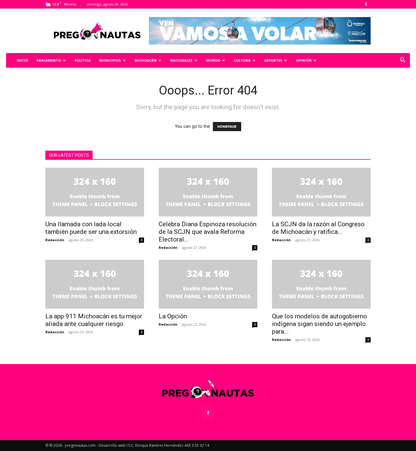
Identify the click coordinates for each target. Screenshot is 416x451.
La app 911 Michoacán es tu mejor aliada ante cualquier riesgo (93, 320)
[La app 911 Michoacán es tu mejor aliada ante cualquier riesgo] (94, 284)
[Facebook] (366, 4)
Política (83, 60)
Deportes (273, 60)
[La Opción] (208, 284)
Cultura (242, 60)
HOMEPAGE (227, 126)
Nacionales (181, 60)
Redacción (54, 240)
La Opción (173, 316)
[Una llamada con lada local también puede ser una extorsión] (94, 192)
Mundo (213, 60)
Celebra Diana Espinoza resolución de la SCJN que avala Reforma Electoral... (207, 231)
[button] (402, 61)
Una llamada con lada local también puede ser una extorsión (91, 227)
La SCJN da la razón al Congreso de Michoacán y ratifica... (318, 227)
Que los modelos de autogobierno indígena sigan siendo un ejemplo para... (319, 324)
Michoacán (146, 60)
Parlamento (49, 60)
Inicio (22, 60)
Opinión (304, 60)
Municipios (110, 60)
